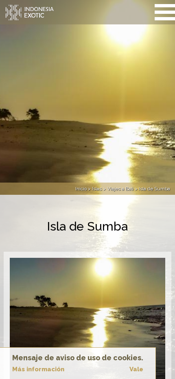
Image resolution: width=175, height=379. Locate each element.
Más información (38, 369)
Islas (97, 189)
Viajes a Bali (120, 189)
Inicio (81, 189)
